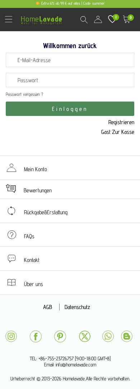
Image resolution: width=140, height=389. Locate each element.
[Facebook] (35, 336)
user (98, 19)
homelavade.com (43, 18)
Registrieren (121, 122)
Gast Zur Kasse (117, 131)
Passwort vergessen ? (24, 94)
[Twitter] (84, 336)
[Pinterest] (60, 336)
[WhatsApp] (108, 336)
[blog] (126, 336)
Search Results (83, 19)
